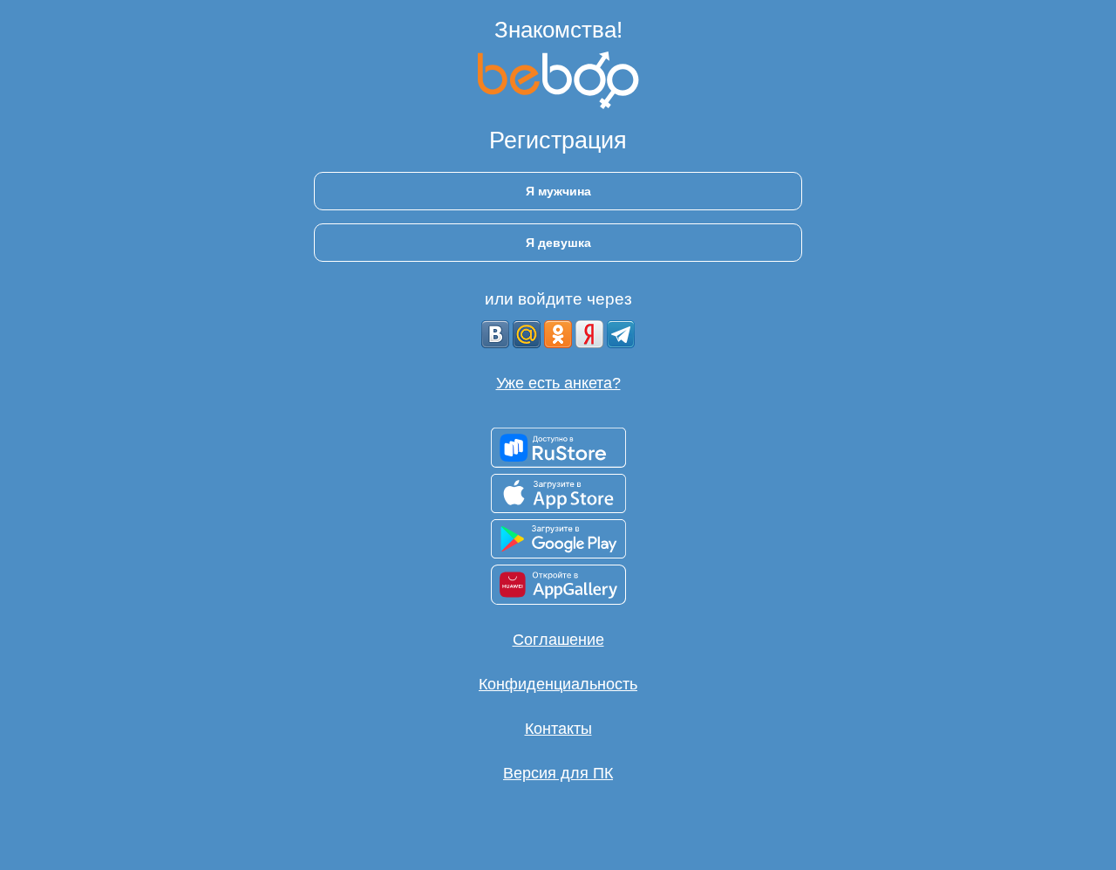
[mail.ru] (527, 334)
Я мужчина (558, 191)
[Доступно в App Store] (558, 493)
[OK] (558, 334)
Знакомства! (558, 29)
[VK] (495, 334)
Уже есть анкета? (558, 383)
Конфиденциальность (558, 684)
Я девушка (558, 243)
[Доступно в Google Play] (558, 538)
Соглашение (558, 639)
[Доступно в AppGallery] (558, 585)
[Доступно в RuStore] (558, 448)
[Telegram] (621, 334)
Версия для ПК (558, 773)
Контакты (558, 728)
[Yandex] (589, 334)
